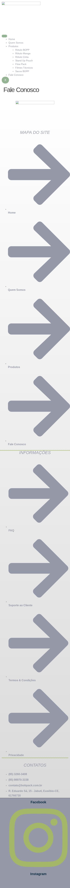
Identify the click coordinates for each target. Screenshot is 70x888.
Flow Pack (20, 64)
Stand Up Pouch (24, 60)
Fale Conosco (15, 74)
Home (11, 39)
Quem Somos (15, 42)
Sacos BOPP (22, 71)
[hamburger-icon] (4, 36)
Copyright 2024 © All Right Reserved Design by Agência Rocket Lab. (35, 883)
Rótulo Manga (22, 53)
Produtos (13, 46)
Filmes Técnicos (24, 67)
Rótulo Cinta (22, 57)
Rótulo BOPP (22, 49)
